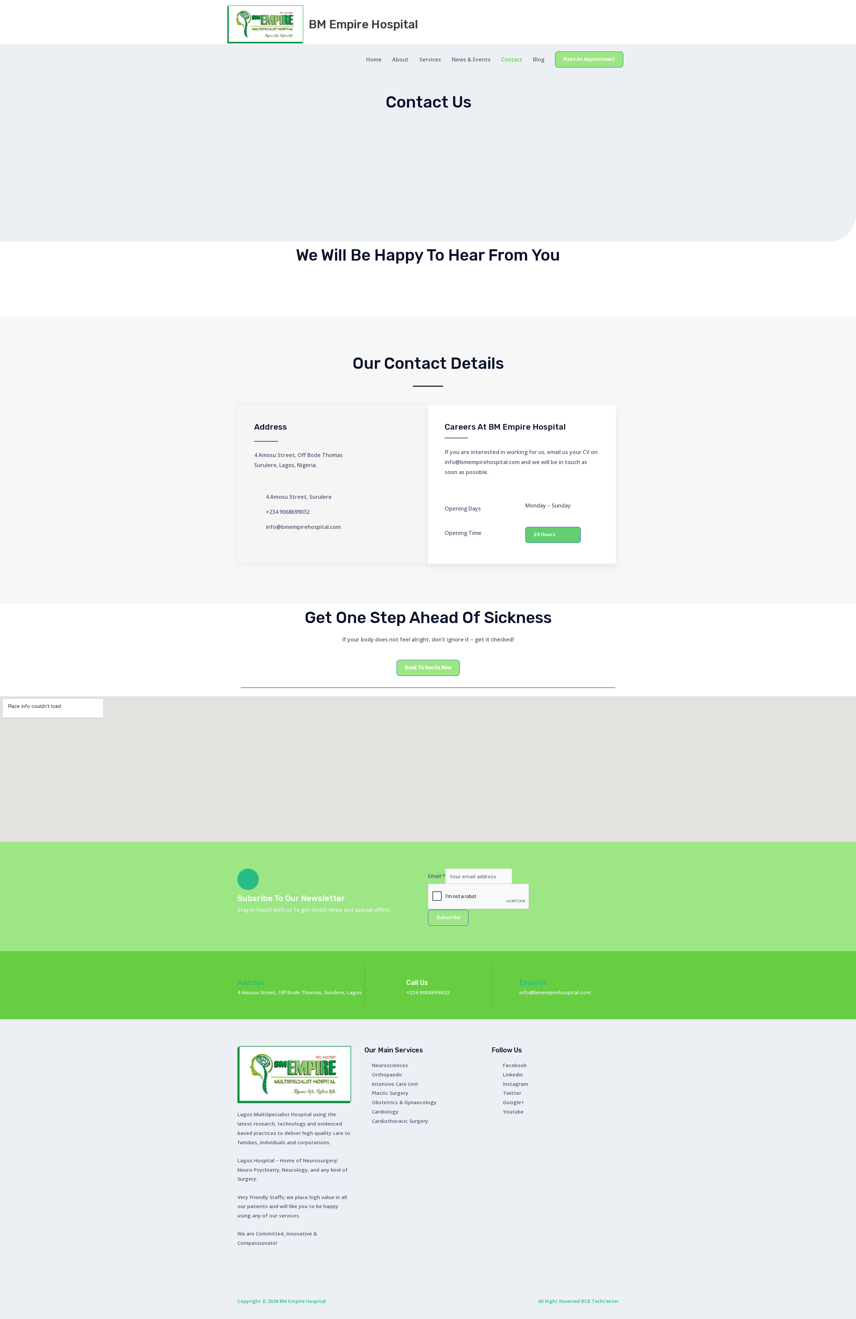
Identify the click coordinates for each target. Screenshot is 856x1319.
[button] (589, 59)
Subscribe (448, 917)
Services (430, 59)
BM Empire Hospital (363, 24)
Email (436, 876)
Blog (538, 59)
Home (374, 59)
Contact (511, 59)
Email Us (533, 983)
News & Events (471, 59)
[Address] (242, 970)
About (400, 59)
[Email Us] (524, 970)
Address (250, 983)
